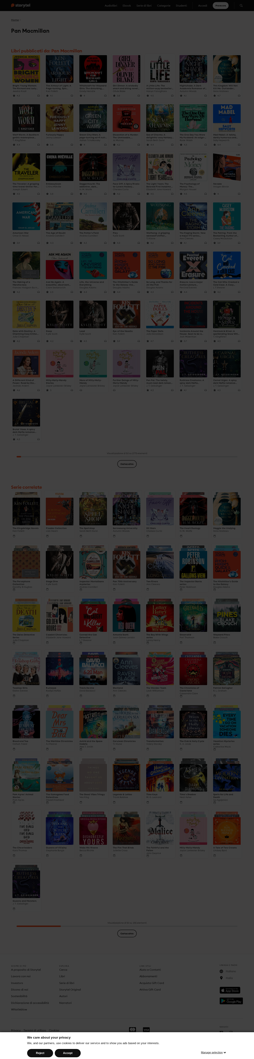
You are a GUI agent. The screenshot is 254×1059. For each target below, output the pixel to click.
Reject (40, 1053)
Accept (67, 1053)
